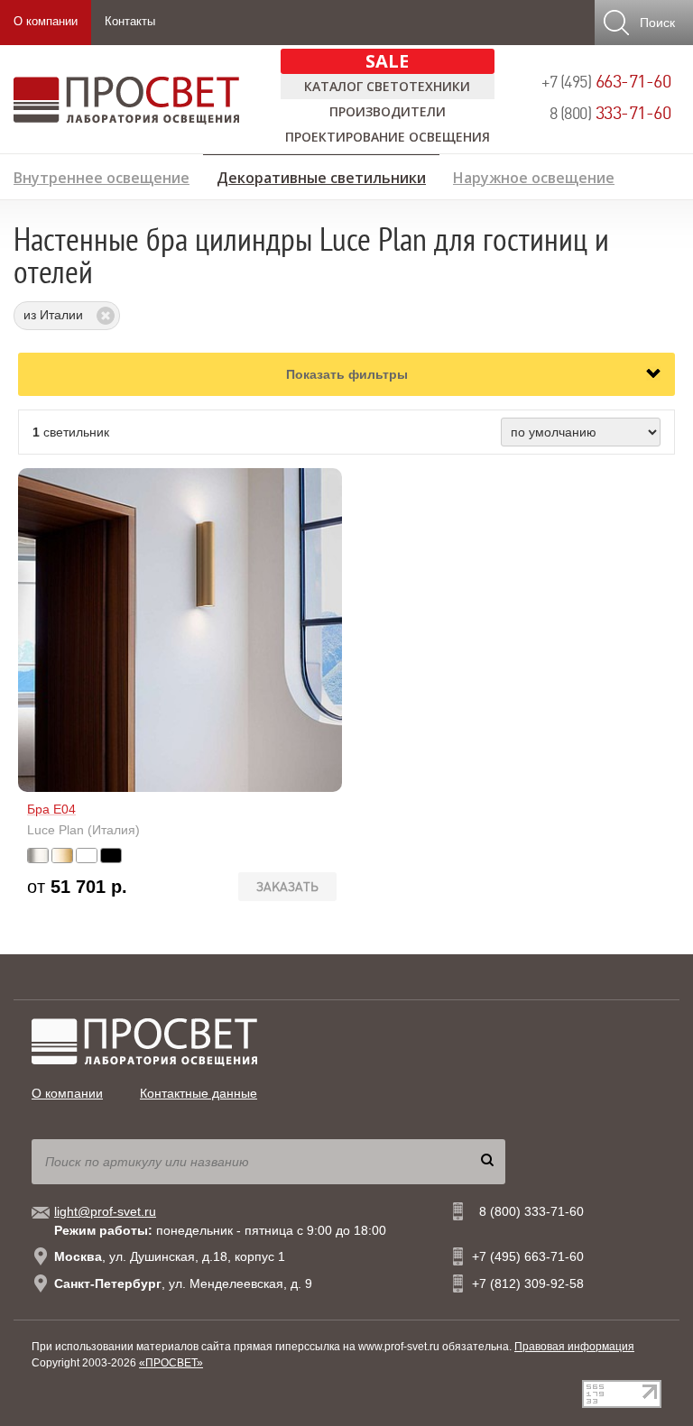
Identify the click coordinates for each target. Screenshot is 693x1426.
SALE (387, 61)
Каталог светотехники (387, 86)
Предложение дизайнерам (580, 204)
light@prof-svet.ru (105, 1211)
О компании (46, 21)
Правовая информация (574, 1346)
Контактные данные (198, 1093)
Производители (387, 111)
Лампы (38, 204)
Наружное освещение (533, 175)
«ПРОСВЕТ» (171, 1363)
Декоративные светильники (321, 175)
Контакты (130, 21)
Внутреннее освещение (101, 175)
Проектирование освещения (387, 136)
